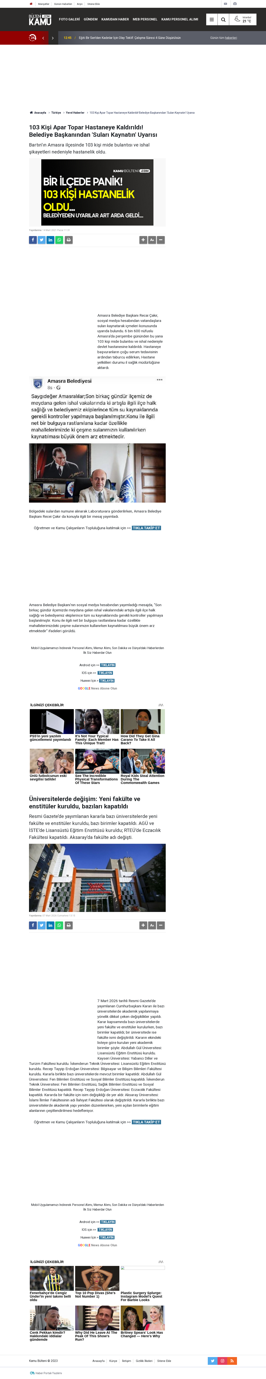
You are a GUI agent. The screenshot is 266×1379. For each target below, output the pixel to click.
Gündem (91, 19)
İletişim (126, 1361)
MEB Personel (145, 19)
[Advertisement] (133, 78)
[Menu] (211, 19)
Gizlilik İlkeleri (144, 1361)
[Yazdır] (69, 240)
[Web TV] (225, 4)
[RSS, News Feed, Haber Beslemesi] (232, 1361)
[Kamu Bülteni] (40, 19)
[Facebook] (33, 240)
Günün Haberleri (63, 4)
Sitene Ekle (93, 4)
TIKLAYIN (108, 665)
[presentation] (43, 38)
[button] (143, 240)
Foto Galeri (69, 19)
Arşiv (80, 4)
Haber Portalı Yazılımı (49, 1373)
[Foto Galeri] (235, 4)
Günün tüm (223, 38)
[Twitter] (42, 240)
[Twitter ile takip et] (213, 1361)
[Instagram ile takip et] (222, 1361)
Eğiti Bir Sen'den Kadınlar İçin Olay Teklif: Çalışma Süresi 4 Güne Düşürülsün (130, 38)
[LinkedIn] (50, 240)
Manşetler (43, 4)
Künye (113, 1361)
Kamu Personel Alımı (179, 19)
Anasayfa (98, 1361)
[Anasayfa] (31, 4)
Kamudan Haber (115, 19)
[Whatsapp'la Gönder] (59, 240)
